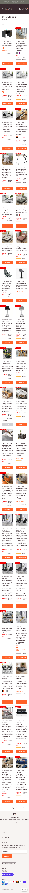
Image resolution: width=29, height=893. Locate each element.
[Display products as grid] (24, 24)
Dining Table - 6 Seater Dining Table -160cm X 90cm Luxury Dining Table (7, 211)
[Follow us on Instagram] (5, 871)
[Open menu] (2, 9)
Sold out (7, 424)
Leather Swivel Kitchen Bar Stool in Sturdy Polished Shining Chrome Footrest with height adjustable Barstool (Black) (7, 326)
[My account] (23, 9)
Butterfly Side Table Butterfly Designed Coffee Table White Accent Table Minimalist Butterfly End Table (6, 173)
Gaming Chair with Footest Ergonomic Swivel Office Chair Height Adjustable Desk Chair (6, 287)
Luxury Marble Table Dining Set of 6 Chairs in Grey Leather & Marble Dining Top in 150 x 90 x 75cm (21, 367)
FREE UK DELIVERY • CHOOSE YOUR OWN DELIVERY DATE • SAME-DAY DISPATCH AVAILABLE (15, 2)
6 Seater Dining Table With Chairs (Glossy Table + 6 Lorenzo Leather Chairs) (7, 87)
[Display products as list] (26, 24)
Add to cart (22, 103)
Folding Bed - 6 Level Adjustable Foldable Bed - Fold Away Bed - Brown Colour (21, 249)
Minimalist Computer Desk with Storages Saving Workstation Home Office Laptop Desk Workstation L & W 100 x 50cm (7, 407)
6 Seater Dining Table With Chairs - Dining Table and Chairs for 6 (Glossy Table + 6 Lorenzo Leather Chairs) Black (7, 129)
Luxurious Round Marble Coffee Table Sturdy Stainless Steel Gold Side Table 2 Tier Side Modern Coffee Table (7, 367)
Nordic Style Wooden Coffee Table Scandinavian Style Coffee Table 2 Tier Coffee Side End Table (21, 407)
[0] (26, 9)
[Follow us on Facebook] (3, 871)
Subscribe (6, 856)
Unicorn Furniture (7, 41)
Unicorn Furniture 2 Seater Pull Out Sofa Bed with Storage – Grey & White (7, 629)
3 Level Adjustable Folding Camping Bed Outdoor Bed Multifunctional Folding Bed (21, 47)
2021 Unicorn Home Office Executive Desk (7, 44)
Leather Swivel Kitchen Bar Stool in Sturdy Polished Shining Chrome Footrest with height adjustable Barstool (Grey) (21, 326)
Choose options (7, 63)
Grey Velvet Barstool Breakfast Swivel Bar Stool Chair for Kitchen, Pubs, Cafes (21, 286)
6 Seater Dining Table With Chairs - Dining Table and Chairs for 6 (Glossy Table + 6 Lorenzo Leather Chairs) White (21, 89)
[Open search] (20, 9)
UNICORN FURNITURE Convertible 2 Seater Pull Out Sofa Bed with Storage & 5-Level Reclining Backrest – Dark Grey (21, 683)
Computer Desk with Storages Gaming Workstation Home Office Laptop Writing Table (21, 173)
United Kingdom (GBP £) (7, 863)
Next (24, 808)
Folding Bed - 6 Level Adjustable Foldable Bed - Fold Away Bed (21, 210)
